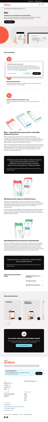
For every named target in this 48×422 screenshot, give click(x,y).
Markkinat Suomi (38, 1)
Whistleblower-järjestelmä (27, 414)
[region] (24, 69)
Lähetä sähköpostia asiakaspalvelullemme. (14, 406)
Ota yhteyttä (30, 1)
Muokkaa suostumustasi (12, 73)
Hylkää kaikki (27, 73)
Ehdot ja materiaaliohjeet (9, 393)
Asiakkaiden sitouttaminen (17, 8)
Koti (5, 8)
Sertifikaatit (6, 395)
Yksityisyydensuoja (15, 414)
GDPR (21, 414)
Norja (25, 397)
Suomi (25, 399)
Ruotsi (25, 393)
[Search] (39, 4)
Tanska (25, 395)
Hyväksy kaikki (36, 73)
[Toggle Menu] (43, 4)
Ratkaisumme (9, 8)
